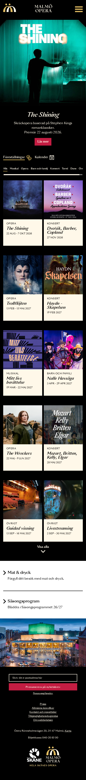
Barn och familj (39, 168)
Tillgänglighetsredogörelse (43, 716)
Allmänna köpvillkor (43, 708)
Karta (68, 731)
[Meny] (79, 9)
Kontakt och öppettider (43, 712)
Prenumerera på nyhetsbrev (43, 687)
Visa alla (43, 546)
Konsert (55, 168)
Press (43, 704)
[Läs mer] (43, 63)
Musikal (14, 168)
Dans (73, 168)
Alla (5, 168)
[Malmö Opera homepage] (9, 8)
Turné (65, 168)
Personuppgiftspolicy (43, 693)
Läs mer (43, 141)
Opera (24, 168)
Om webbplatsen (43, 720)
